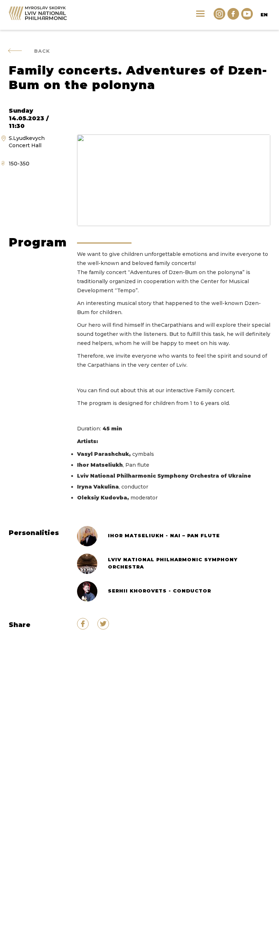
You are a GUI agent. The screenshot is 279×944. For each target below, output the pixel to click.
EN (264, 14)
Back (42, 51)
